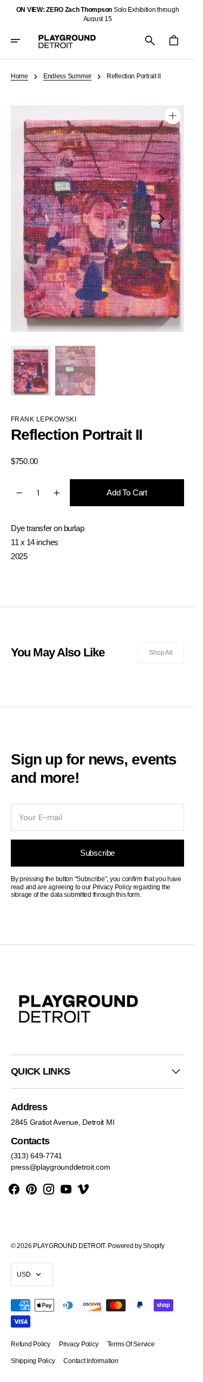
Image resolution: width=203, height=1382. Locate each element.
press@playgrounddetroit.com (60, 1167)
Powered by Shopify (136, 1246)
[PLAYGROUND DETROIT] (67, 40)
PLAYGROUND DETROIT (69, 1246)
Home (19, 76)
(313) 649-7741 (36, 1155)
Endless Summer (67, 76)
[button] (23, 40)
